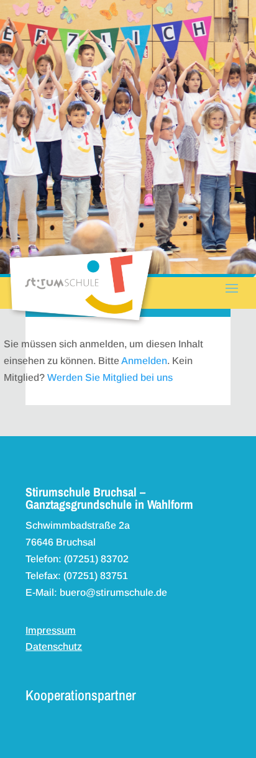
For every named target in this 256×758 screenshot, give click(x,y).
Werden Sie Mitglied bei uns (110, 377)
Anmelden (144, 360)
